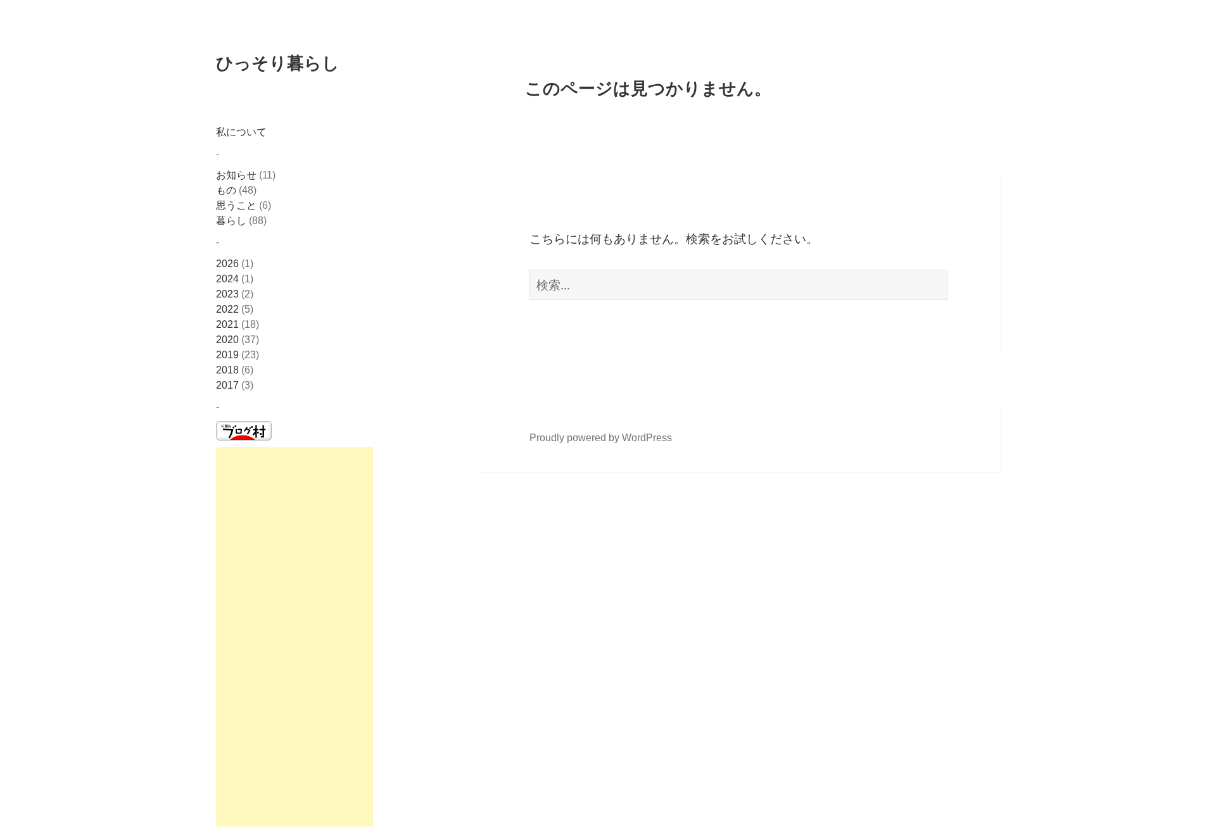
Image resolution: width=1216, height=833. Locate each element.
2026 (227, 263)
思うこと (236, 205)
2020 (227, 339)
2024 (227, 278)
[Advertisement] (294, 637)
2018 (227, 370)
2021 (227, 324)
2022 (227, 309)
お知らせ (236, 175)
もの (226, 190)
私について (241, 132)
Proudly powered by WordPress (600, 437)
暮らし (231, 220)
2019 (227, 354)
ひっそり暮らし (277, 62)
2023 (227, 294)
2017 (227, 385)
